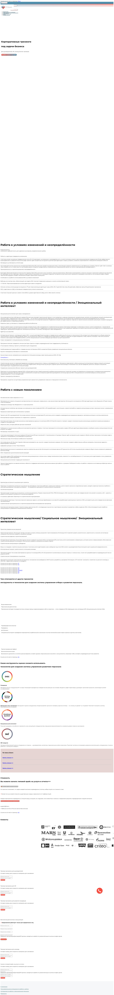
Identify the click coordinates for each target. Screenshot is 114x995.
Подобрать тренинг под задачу (9, 54)
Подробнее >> (4, 357)
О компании (4, 986)
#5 (18, 567)
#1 (18, 563)
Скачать (3, 879)
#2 (18, 564)
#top (19, 1)
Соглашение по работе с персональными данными (15, 991)
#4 (18, 571)
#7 (18, 572)
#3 (18, 569)
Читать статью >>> (8, 757)
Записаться (3, 939)
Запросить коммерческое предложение (10, 801)
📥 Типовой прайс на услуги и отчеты (9, 786)
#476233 (20, 570)
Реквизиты (4, 993)
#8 (18, 812)
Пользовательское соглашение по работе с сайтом (15, 989)
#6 (18, 657)
